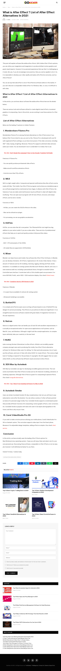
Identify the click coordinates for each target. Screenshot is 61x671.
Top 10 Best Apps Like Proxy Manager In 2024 (25, 596)
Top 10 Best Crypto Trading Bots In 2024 (15, 490)
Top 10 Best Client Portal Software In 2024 (44, 515)
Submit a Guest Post (50, 665)
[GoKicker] (30, 2)
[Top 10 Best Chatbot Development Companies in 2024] (45, 481)
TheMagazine (35, 665)
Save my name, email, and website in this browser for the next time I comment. (26, 561)
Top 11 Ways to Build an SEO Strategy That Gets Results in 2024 (30, 613)
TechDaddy (28, 665)
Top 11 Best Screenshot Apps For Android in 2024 (26, 588)
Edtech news (50, 275)
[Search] (57, 2)
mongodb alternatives (16, 377)
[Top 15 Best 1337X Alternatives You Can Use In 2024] (7, 624)
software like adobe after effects (12, 457)
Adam (8, 19)
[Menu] (4, 2)
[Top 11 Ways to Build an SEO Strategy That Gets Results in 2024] (7, 616)
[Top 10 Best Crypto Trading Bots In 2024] (16, 481)
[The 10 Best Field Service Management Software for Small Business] (7, 607)
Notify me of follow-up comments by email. (18, 565)
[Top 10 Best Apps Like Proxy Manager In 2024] (7, 599)
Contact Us (41, 665)
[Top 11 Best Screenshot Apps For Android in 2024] (7, 590)
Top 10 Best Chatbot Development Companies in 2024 (43, 491)
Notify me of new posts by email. (15, 568)
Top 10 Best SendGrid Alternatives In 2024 (14, 515)
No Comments (25, 19)
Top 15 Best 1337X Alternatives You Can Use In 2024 (27, 622)
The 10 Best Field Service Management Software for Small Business (31, 605)
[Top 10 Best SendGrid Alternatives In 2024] (16, 504)
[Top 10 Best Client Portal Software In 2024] (45, 504)
